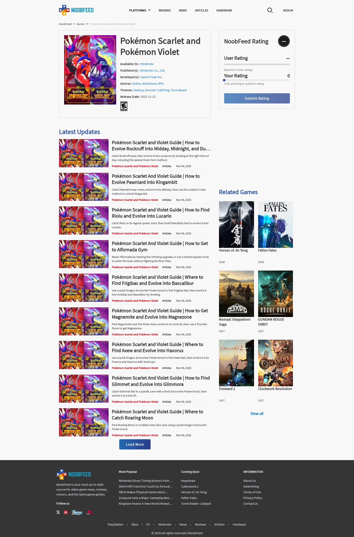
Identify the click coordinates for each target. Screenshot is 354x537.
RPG (161, 83)
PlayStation (115, 524)
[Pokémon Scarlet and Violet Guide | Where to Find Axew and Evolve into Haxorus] (84, 368)
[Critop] (89, 512)
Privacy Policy (252, 498)
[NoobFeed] (76, 10)
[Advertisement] (257, 153)
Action (136, 83)
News (183, 10)
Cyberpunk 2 (190, 486)
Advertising (251, 486)
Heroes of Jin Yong (194, 492)
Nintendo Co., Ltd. (152, 70)
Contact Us (250, 503)
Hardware (224, 10)
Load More (135, 444)
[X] (58, 512)
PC (148, 524)
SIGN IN (288, 10)
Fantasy (138, 90)
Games (80, 24)
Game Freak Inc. (151, 77)
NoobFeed (65, 24)
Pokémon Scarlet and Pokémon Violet (135, 166)
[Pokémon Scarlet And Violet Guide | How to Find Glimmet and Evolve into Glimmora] (84, 401)
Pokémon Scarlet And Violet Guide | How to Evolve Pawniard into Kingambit (156, 179)
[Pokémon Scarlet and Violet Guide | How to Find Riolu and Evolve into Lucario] (84, 233)
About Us (249, 481)
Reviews (165, 10)
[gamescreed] (77, 512)
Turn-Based (179, 90)
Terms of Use (252, 492)
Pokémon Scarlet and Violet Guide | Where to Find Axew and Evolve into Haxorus (157, 347)
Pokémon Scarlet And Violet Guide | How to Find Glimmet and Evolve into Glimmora (161, 381)
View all (257, 413)
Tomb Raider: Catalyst (196, 503)
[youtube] (65, 512)
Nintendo (147, 64)
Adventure (149, 83)
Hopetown (188, 481)
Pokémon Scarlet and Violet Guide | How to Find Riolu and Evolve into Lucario (161, 213)
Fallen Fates (189, 498)
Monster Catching (157, 90)
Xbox (135, 524)
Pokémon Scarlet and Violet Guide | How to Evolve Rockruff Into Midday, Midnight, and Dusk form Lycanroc (161, 148)
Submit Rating (257, 98)
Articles (201, 10)
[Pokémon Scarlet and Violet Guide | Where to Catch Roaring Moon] (84, 435)
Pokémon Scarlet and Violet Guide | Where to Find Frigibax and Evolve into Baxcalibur (157, 280)
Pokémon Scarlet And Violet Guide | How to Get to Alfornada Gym (160, 246)
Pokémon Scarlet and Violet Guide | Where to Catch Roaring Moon (157, 414)
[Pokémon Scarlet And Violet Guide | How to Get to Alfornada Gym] (84, 267)
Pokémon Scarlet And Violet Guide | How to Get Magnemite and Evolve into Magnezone (160, 313)
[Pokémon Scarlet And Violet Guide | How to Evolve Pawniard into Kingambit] (84, 200)
